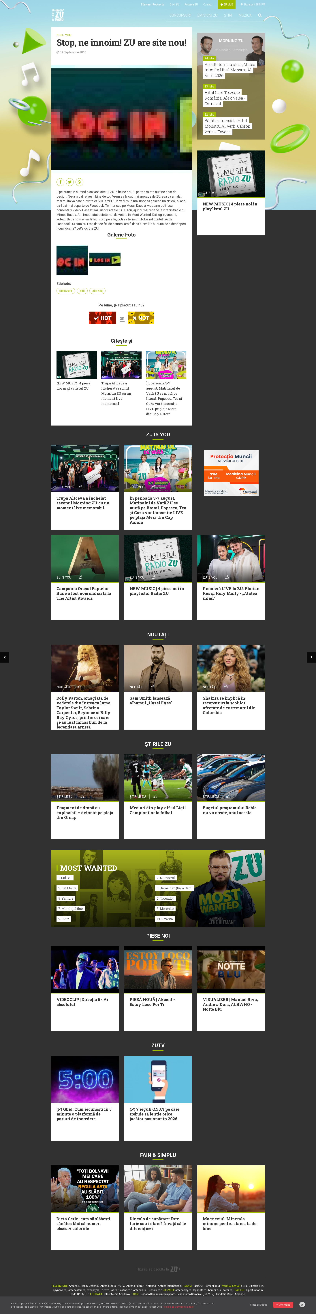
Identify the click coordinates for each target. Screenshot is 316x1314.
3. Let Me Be (67, 888)
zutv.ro (105, 1290)
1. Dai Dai (65, 878)
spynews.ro (59, 1290)
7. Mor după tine (70, 908)
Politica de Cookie (258, 1304)
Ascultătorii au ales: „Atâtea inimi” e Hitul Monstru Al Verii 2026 (230, 70)
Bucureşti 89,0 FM (254, 4)
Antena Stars (108, 1285)
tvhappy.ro (93, 1290)
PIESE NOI (158, 936)
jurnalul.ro (154, 1290)
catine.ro (125, 1290)
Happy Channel (89, 1285)
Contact (207, 4)
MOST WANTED (88, 868)
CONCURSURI (180, 15)
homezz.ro (214, 1290)
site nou (97, 291)
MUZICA (245, 15)
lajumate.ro (199, 1290)
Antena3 (151, 1285)
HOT (105, 318)
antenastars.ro (76, 1290)
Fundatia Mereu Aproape (230, 1294)
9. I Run (63, 919)
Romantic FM (212, 1285)
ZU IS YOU (64, 35)
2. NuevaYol (166, 878)
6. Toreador (165, 898)
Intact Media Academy (117, 1294)
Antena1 (74, 1285)
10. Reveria (165, 919)
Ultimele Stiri (256, 1285)
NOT (143, 318)
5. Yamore (66, 898)
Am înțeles (284, 1304)
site (82, 291)
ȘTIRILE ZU (158, 744)
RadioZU (198, 1285)
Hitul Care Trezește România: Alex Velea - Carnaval (225, 98)
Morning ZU (231, 41)
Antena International (170, 1285)
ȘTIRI (228, 15)
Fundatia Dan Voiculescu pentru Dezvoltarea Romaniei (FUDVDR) (177, 1294)
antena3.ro (139, 1290)
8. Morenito (165, 908)
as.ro (114, 1290)
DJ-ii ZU (174, 4)
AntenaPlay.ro (134, 1285)
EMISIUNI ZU (207, 15)
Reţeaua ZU (191, 4)
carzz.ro (227, 1290)
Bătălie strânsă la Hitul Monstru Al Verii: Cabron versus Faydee (227, 126)
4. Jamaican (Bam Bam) (175, 888)
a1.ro (244, 1285)
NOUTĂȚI (158, 635)
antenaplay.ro (183, 1290)
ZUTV (121, 1285)
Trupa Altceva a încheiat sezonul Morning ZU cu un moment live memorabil (116, 393)
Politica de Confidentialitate (178, 1306)
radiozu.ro (65, 291)
